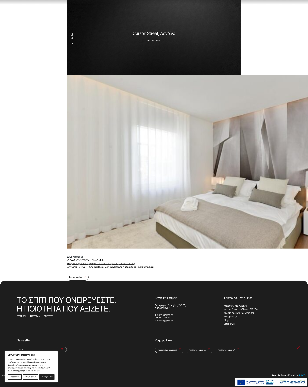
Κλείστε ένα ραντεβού (167, 350)
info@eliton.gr (167, 321)
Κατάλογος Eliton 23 (197, 350)
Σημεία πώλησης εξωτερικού (239, 313)
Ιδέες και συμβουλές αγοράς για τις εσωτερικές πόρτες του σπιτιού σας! (101, 264)
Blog (226, 320)
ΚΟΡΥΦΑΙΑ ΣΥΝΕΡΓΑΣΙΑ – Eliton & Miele (85, 260)
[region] (31, 366)
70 (172, 315)
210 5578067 (164, 315)
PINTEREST (48, 316)
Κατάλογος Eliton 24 (226, 350)
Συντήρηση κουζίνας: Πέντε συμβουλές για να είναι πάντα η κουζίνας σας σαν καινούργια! (110, 267)
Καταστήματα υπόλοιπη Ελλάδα (241, 309)
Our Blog (72, 36)
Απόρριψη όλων (30, 377)
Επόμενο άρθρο (75, 277)
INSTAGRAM (35, 316)
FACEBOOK (21, 316)
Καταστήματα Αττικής (235, 306)
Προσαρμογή (14, 377)
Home (72, 43)
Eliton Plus (229, 324)
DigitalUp (302, 375)
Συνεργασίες (230, 317)
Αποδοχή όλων (46, 377)
